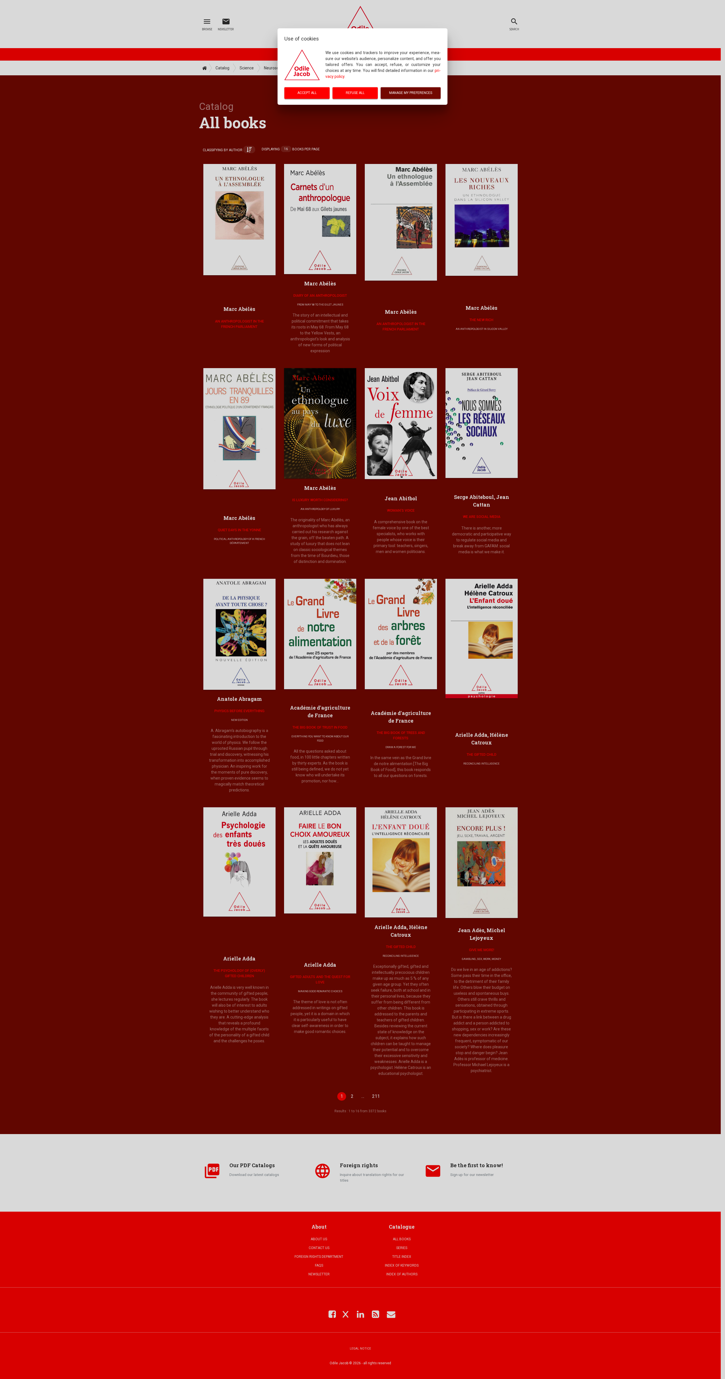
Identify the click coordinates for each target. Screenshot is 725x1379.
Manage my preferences (410, 93)
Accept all (307, 93)
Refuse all (355, 93)
